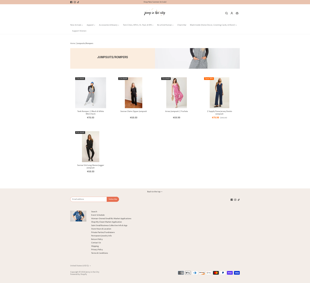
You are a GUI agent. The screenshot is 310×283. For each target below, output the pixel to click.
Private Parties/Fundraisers (103, 232)
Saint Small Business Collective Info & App (109, 225)
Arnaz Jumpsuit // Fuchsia (176, 111)
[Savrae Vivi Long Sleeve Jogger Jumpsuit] (90, 146)
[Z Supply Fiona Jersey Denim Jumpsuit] (219, 92)
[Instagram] (75, 2)
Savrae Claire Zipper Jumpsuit (133, 111)
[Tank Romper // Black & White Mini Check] (90, 92)
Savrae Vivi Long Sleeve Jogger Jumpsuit (90, 166)
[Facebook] (71, 2)
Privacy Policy (97, 249)
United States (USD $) (79, 266)
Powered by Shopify (78, 274)
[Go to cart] (237, 13)
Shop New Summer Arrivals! (155, 2)
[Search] (226, 13)
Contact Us (96, 242)
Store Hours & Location (101, 229)
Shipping (95, 246)
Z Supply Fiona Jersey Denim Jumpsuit (219, 112)
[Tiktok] (78, 2)
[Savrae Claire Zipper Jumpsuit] (133, 92)
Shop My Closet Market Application (106, 222)
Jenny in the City (92, 272)
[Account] (231, 13)
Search (94, 211)
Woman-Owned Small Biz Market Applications (111, 218)
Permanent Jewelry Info (101, 236)
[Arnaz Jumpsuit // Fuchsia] (176, 92)
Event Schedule (98, 215)
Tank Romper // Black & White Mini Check (90, 112)
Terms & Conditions (99, 253)
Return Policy (97, 239)
